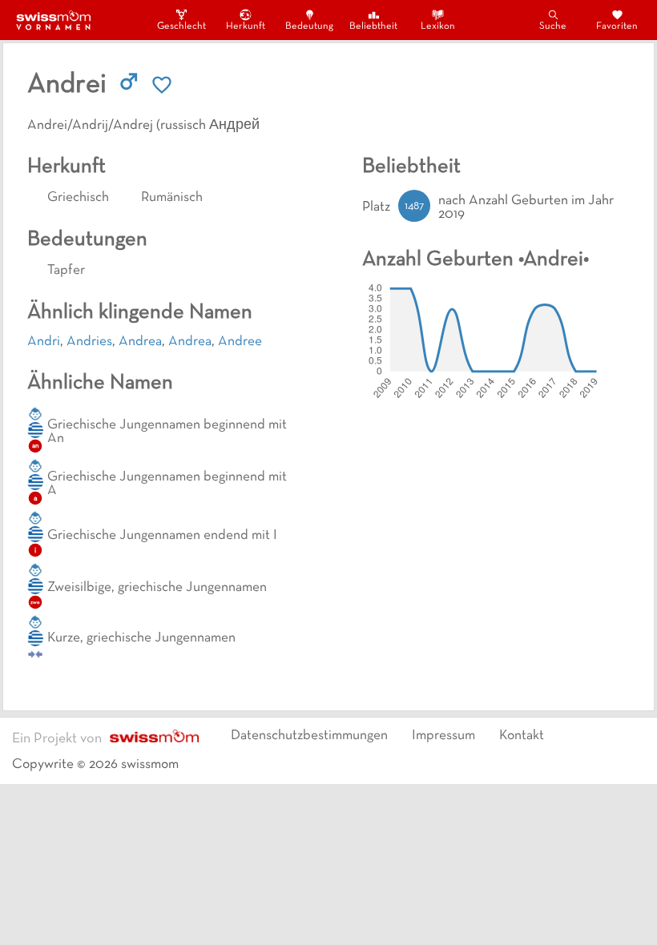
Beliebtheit (373, 26)
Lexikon (438, 26)
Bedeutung (309, 26)
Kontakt (521, 736)
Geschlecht (181, 26)
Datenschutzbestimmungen (309, 736)
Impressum (443, 736)
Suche (552, 26)
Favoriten (617, 26)
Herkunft (245, 26)
